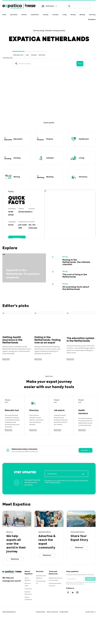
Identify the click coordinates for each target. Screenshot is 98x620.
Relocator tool (18, 55)
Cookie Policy (63, 612)
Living (64, 14)
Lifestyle (55, 14)
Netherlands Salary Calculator (25, 449)
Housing (45, 14)
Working (82, 14)
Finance (24, 14)
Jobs (27, 55)
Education (13, 14)
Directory (92, 14)
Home (4, 14)
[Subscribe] (85, 474)
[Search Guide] (16, 63)
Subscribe (90, 579)
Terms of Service (52, 612)
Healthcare (35, 14)
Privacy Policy (55, 482)
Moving (73, 14)
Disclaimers (92, 19)
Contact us (28, 589)
